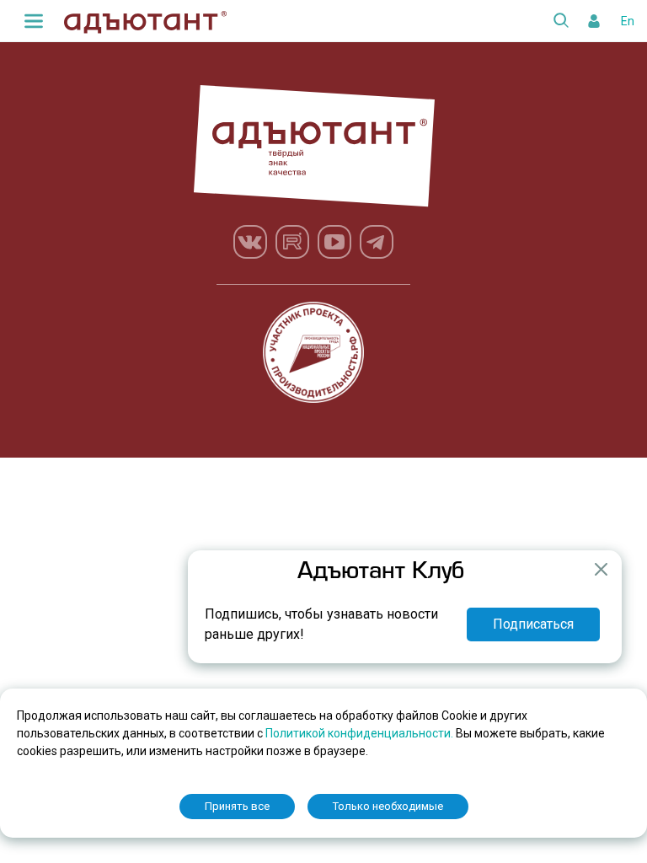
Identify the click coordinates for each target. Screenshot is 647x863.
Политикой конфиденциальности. (360, 733)
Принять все (237, 806)
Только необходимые (388, 806)
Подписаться (533, 624)
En (627, 21)
